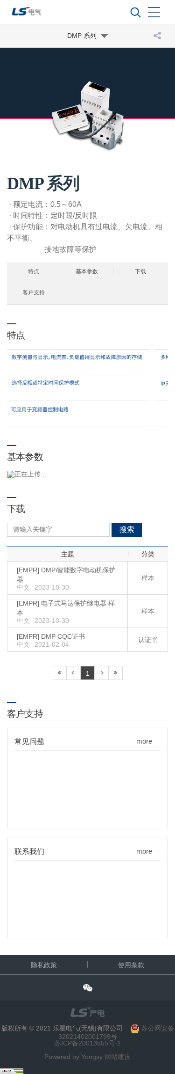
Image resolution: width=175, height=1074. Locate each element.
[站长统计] (11, 1070)
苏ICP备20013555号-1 (88, 1043)
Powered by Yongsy (73, 1056)
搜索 (126, 529)
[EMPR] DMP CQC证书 (51, 636)
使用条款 (131, 965)
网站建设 (118, 1056)
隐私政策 (44, 965)
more (144, 741)
